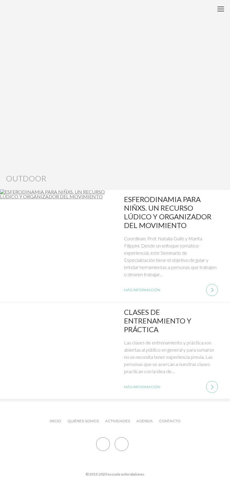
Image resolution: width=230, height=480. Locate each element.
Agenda (144, 421)
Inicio (55, 421)
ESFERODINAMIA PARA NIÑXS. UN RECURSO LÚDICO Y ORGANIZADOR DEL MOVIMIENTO (167, 212)
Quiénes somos (83, 421)
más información (142, 290)
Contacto (170, 421)
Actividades (117, 421)
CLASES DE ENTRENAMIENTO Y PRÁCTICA (157, 321)
